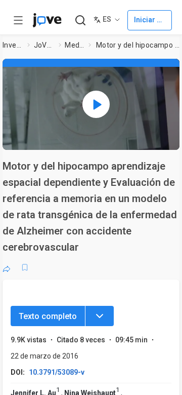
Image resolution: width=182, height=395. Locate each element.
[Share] (7, 267)
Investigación (13, 45)
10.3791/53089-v (56, 372)
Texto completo (48, 316)
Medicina (74, 45)
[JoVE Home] (47, 20)
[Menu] (99, 316)
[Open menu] (18, 20)
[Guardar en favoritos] (25, 267)
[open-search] (80, 20)
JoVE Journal (44, 45)
